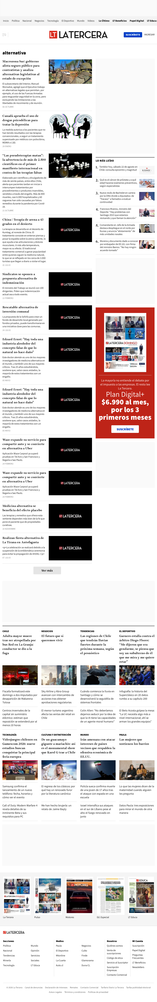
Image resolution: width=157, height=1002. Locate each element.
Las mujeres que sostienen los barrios (134, 742)
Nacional (27, 20)
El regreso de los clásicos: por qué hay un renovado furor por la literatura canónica (58, 789)
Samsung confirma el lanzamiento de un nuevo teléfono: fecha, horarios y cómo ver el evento (17, 791)
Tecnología (53, 20)
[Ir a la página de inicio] (78, 35)
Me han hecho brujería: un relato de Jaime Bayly (56, 807)
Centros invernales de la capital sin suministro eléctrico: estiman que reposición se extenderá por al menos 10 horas (19, 718)
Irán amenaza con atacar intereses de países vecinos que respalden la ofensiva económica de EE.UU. (97, 748)
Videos (91, 20)
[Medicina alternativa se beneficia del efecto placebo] (70, 516)
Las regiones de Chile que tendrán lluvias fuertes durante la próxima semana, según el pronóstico (97, 645)
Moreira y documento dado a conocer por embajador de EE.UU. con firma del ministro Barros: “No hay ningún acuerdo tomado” (119, 246)
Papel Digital (137, 20)
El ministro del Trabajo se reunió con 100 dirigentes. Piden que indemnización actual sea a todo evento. (23, 291)
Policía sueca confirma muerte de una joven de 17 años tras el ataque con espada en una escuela (97, 791)
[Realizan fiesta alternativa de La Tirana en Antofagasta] (70, 548)
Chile (5, 631)
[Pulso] (48, 914)
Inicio (6, 20)
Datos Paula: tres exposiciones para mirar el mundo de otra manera (136, 809)
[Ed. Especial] (110, 914)
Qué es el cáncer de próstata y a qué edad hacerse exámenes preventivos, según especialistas (118, 183)
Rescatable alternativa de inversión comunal (20, 309)
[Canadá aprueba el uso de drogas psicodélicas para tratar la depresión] (70, 126)
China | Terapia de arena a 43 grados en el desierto (22, 222)
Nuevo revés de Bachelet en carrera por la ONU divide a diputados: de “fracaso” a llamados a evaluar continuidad (117, 197)
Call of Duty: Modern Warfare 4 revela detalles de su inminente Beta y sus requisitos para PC (19, 811)
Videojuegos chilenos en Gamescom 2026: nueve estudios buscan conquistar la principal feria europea (19, 748)
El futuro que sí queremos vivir (52, 638)
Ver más (47, 570)
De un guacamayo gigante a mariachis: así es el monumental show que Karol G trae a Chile (58, 746)
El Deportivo (68, 20)
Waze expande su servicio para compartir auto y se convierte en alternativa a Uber (24, 444)
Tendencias (87, 631)
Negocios (39, 20)
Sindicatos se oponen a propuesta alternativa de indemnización (19, 278)
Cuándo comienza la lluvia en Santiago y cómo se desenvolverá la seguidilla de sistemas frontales (97, 696)
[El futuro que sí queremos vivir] (59, 675)
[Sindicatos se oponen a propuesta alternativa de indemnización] (70, 284)
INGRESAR (149, 34)
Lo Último (104, 20)
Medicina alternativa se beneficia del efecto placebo (22, 508)
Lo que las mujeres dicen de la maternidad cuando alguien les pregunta (136, 789)
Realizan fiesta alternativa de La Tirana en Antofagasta (23, 540)
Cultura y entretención (56, 734)
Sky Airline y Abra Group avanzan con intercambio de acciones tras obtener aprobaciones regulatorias (57, 696)
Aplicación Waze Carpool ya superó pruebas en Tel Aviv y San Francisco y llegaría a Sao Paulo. (21, 457)
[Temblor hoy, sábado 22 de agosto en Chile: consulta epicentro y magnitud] (147, 170)
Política (15, 20)
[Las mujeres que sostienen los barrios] (137, 770)
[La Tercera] (17, 914)
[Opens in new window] (79, 914)
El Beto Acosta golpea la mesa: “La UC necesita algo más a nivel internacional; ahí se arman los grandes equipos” (137, 716)
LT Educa (152, 20)
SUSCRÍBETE (125, 429)
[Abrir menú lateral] (5, 34)
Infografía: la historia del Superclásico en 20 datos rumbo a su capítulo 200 (133, 694)
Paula (122, 734)
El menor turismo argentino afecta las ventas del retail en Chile (58, 714)
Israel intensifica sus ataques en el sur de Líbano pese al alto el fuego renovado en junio (96, 811)
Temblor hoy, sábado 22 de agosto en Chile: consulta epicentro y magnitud (118, 168)
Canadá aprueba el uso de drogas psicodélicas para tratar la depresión (20, 120)
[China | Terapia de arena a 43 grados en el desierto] (70, 230)
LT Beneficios (120, 20)
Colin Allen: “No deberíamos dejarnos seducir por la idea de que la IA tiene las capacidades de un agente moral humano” (98, 716)
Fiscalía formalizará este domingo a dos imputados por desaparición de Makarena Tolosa (19, 696)
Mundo (80, 20)
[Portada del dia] (125, 370)
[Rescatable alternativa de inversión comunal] (70, 317)
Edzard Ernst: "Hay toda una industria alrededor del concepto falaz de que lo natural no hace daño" (22, 346)
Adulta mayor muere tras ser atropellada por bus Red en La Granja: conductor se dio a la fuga (19, 645)
